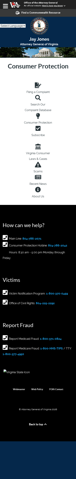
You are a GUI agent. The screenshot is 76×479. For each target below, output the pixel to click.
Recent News (38, 184)
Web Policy (37, 389)
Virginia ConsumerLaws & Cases (38, 156)
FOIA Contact (56, 389)
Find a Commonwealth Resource (40, 12)
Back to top (36, 424)
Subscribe (38, 135)
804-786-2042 (57, 245)
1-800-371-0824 (51, 338)
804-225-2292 (45, 303)
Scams (38, 171)
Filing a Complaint (38, 92)
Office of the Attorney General (41, 2)
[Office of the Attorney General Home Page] (38, 26)
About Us (38, 196)
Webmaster (19, 389)
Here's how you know (52, 5)
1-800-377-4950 (13, 354)
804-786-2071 (31, 238)
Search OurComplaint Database (38, 107)
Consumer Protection (38, 122)
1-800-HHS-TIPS (51, 348)
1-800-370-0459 (57, 293)
